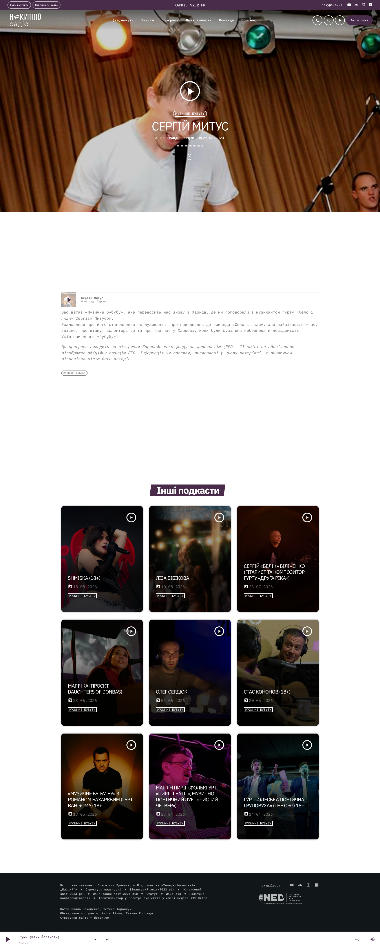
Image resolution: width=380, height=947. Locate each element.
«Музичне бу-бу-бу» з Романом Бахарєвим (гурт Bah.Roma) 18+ (100, 800)
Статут (152, 894)
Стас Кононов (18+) (267, 692)
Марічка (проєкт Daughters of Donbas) (95, 689)
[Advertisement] (190, 257)
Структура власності (103, 889)
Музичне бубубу (190, 114)
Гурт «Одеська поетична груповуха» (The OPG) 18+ (274, 803)
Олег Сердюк (171, 692)
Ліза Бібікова (172, 578)
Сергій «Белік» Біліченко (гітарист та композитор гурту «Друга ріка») (274, 572)
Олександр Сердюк (178, 138)
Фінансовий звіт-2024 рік (115, 894)
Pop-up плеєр (359, 20)
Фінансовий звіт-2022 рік (152, 889)
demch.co (101, 917)
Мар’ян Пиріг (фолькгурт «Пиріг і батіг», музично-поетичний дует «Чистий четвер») (187, 797)
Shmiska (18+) (84, 578)
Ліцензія (173, 894)
